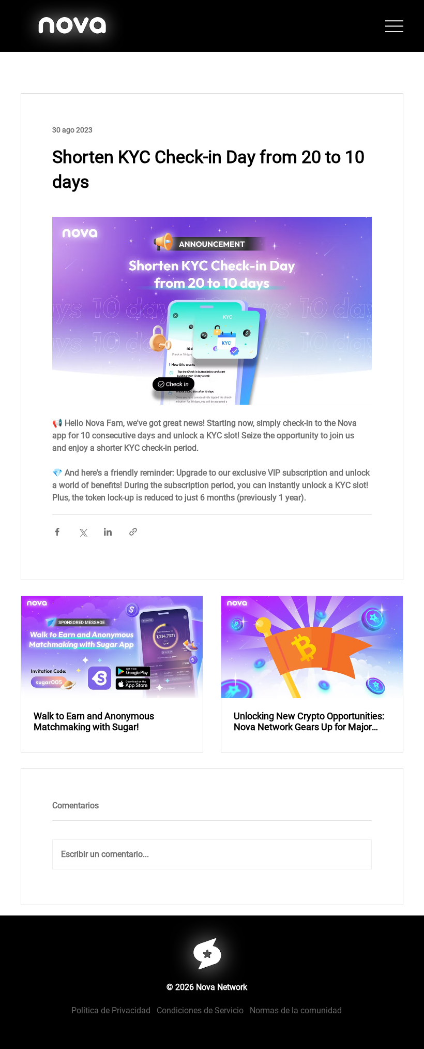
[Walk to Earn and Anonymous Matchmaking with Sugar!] (112, 647)
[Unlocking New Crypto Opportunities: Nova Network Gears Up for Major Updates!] (312, 647)
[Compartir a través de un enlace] (133, 532)
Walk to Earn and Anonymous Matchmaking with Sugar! (94, 721)
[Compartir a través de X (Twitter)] (82, 532)
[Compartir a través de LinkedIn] (108, 532)
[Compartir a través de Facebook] (57, 532)
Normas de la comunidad (296, 1010)
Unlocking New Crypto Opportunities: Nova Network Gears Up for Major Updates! (309, 721)
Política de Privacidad (114, 1010)
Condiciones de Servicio (200, 1010)
